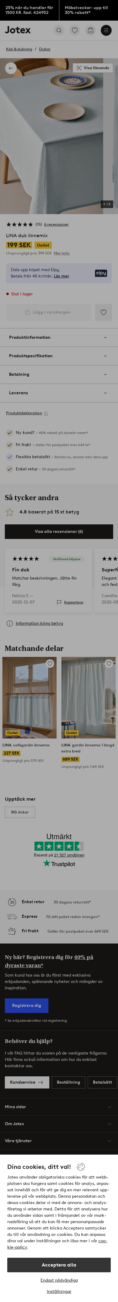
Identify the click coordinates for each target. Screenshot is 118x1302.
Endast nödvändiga (59, 1280)
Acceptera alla (59, 1265)
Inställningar (59, 1291)
